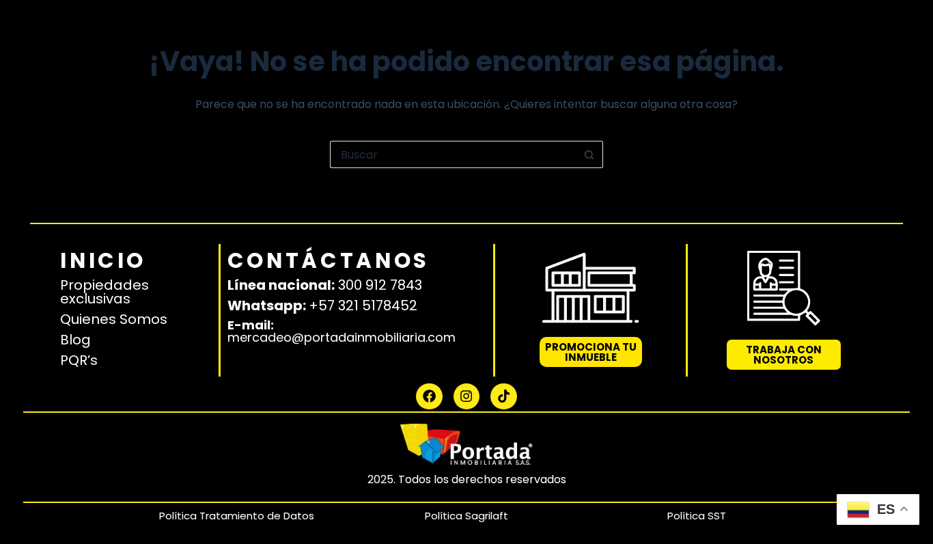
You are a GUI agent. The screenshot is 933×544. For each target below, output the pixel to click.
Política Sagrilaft (466, 515)
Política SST (696, 515)
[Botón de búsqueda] (589, 154)
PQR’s (79, 360)
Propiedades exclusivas (104, 291)
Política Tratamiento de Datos (236, 515)
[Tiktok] (503, 396)
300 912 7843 (380, 285)
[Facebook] (429, 396)
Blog (75, 339)
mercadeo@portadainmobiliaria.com (341, 337)
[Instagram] (466, 396)
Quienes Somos (113, 319)
